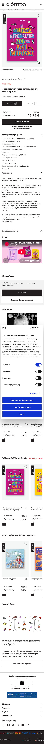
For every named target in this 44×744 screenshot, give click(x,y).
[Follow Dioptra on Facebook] (3, 725)
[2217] (22, 39)
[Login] (37, 4)
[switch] (38, 371)
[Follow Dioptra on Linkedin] (18, 725)
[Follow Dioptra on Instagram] (8, 725)
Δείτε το (7, 70)
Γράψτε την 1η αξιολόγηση (13, 79)
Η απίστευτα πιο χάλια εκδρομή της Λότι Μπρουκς (12, 425)
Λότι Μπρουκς (20, 97)
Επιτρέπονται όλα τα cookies (22, 400)
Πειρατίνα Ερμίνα (9, 579)
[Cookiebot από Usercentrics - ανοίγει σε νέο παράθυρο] (32, 328)
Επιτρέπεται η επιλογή (22, 407)
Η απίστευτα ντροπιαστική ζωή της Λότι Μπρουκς (12, 509)
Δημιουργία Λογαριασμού (22, 300)
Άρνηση (22, 414)
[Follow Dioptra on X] (13, 725)
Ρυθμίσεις (33, 393)
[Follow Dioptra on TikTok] (27, 725)
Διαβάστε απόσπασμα (32, 70)
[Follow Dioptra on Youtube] (22, 725)
